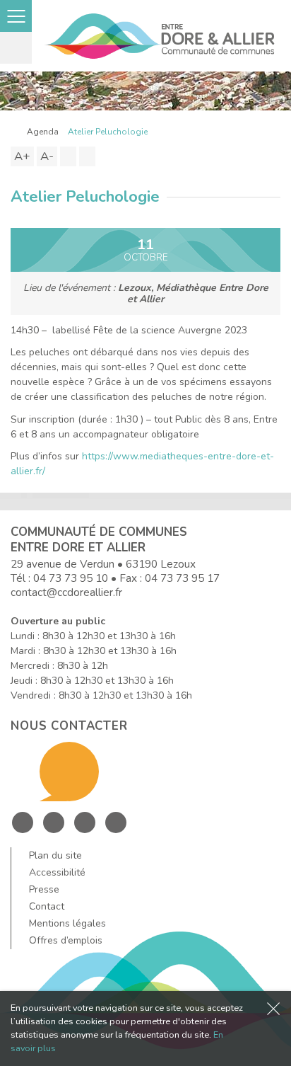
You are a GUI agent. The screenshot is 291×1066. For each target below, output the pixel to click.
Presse (44, 889)
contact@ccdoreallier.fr (66, 592)
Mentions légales (67, 923)
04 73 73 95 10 (70, 578)
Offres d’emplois (65, 940)
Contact (46, 906)
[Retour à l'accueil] (14, 131)
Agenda (43, 131)
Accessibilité (57, 872)
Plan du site (55, 855)
